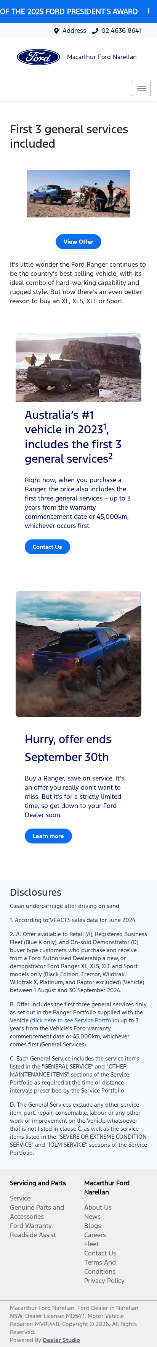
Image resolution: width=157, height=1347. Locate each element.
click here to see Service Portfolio (74, 1020)
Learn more (48, 836)
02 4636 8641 (121, 30)
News (92, 1216)
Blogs (92, 1225)
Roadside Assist (33, 1235)
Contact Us (47, 546)
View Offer (78, 241)
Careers (95, 1235)
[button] (141, 88)
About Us (98, 1207)
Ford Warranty (31, 1225)
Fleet (91, 1244)
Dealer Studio (61, 1340)
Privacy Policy (104, 1280)
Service (20, 1198)
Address (74, 30)
